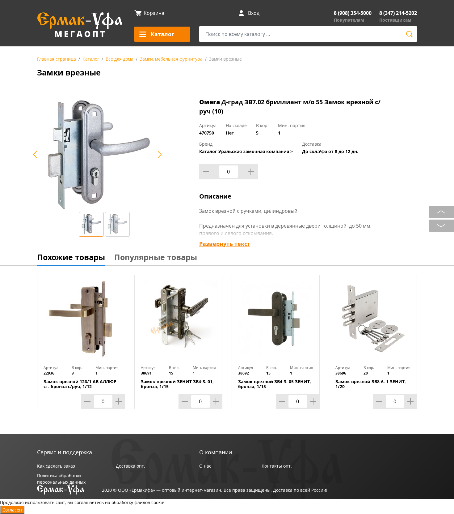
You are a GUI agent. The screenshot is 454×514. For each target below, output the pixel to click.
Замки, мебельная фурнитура (171, 59)
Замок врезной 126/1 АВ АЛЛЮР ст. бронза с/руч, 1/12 (80, 384)
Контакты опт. (277, 466)
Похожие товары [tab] (71, 257)
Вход (253, 13)
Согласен (12, 510)
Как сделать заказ (56, 466)
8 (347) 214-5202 (398, 13)
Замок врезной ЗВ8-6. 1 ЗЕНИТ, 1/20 (370, 384)
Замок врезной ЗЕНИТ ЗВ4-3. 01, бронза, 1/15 (177, 384)
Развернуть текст (224, 243)
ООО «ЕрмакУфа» (136, 490)
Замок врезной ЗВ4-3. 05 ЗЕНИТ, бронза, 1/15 (274, 384)
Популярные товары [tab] (155, 257)
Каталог (90, 59)
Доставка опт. (130, 466)
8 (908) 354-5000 (353, 13)
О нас (205, 466)
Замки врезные (225, 59)
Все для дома (119, 59)
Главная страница (56, 59)
